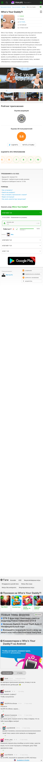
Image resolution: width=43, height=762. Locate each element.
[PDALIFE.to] (17, 2)
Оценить (14, 145)
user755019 (8, 755)
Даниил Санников (10, 715)
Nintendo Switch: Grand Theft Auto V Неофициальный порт (21, 625)
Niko (12, 234)
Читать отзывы (28, 145)
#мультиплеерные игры (32, 580)
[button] (20, 96)
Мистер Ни (9, 275)
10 (38, 160)
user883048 (10, 728)
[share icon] (40, 7)
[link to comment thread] (10, 679)
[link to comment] (12, 679)
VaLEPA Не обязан (10, 703)
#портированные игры (26, 587)
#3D (20, 580)
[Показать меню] (2, 2)
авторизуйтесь (16, 652)
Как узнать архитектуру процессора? (14, 199)
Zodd (6, 678)
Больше (39, 614)
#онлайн (13, 580)
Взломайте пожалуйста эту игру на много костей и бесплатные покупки (21, 631)
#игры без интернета (9, 587)
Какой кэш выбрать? (8, 192)
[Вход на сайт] (40, 2)
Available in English (23, 760)
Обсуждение (7, 673)
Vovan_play (8, 739)
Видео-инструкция (8, 197)
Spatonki (7, 691)
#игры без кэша (26, 584)
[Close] (41, 760)
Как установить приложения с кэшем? (14, 194)
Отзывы (19, 673)
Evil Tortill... (23, 22)
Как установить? (7, 190)
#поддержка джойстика (10, 584)
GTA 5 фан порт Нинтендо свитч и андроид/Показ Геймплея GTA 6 (20, 619)
